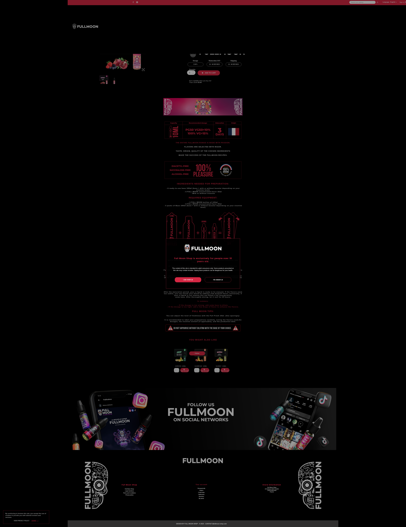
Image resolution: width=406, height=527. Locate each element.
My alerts (201, 498)
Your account (201, 484)
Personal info (201, 488)
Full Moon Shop (129, 489)
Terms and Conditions (129, 493)
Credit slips (201, 492)
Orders (201, 490)
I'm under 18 (218, 280)
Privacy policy (129, 495)
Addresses (201, 494)
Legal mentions (129, 491)
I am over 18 (188, 280)
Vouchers (201, 496)
